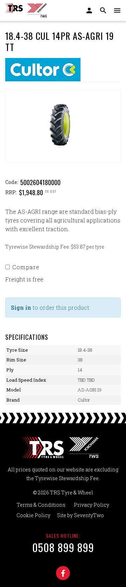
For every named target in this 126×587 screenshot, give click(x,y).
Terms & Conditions (41, 505)
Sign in (21, 307)
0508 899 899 (63, 547)
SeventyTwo (89, 515)
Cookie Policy (33, 515)
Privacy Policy (91, 505)
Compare (26, 267)
